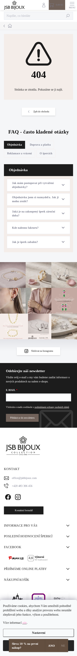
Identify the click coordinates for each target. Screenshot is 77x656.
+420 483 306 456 (22, 485)
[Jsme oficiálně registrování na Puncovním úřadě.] (17, 598)
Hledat (68, 15)
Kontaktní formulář (24, 510)
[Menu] (72, 5)
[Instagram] (17, 496)
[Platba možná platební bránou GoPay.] (60, 598)
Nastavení (38, 632)
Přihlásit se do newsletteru (22, 417)
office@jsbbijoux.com (24, 478)
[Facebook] (7, 496)
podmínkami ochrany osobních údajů (52, 407)
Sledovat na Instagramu (42, 351)
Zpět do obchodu (41, 111)
